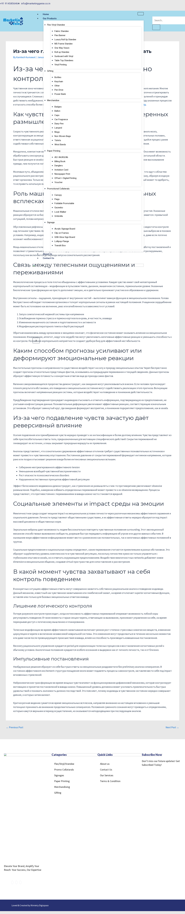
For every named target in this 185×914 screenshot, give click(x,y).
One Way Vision (61, 48)
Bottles (57, 77)
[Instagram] (179, 3)
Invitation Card (61, 169)
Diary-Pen (59, 123)
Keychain (58, 81)
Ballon (57, 111)
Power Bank (60, 94)
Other (57, 85)
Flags (57, 199)
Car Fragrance (61, 119)
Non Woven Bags (62, 136)
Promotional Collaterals (58, 188)
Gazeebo (58, 207)
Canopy (58, 195)
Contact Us (48, 258)
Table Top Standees (63, 60)
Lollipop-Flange (61, 241)
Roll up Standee (61, 52)
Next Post (172, 727)
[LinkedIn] (182, 3)
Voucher (58, 182)
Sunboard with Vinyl (63, 56)
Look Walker (60, 212)
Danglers (58, 165)
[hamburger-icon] (141, 13)
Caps (56, 115)
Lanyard (58, 127)
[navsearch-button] (154, 14)
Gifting (50, 71)
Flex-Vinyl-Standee (56, 25)
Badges (58, 106)
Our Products (50, 18)
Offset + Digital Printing (65, 178)
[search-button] (156, 27)
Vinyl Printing (60, 64)
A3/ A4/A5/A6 (61, 157)
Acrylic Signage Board (64, 228)
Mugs (57, 132)
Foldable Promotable (64, 203)
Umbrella (58, 216)
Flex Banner (59, 35)
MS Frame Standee (63, 43)
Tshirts (57, 140)
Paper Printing (53, 151)
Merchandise (53, 100)
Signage (51, 222)
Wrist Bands (60, 144)
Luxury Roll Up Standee (65, 39)
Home (46, 14)
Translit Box (60, 245)
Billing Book (59, 161)
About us (47, 254)
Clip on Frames (61, 233)
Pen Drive (58, 90)
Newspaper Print (62, 174)
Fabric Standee (61, 31)
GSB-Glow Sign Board (64, 237)
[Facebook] (175, 3)
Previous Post (14, 727)
